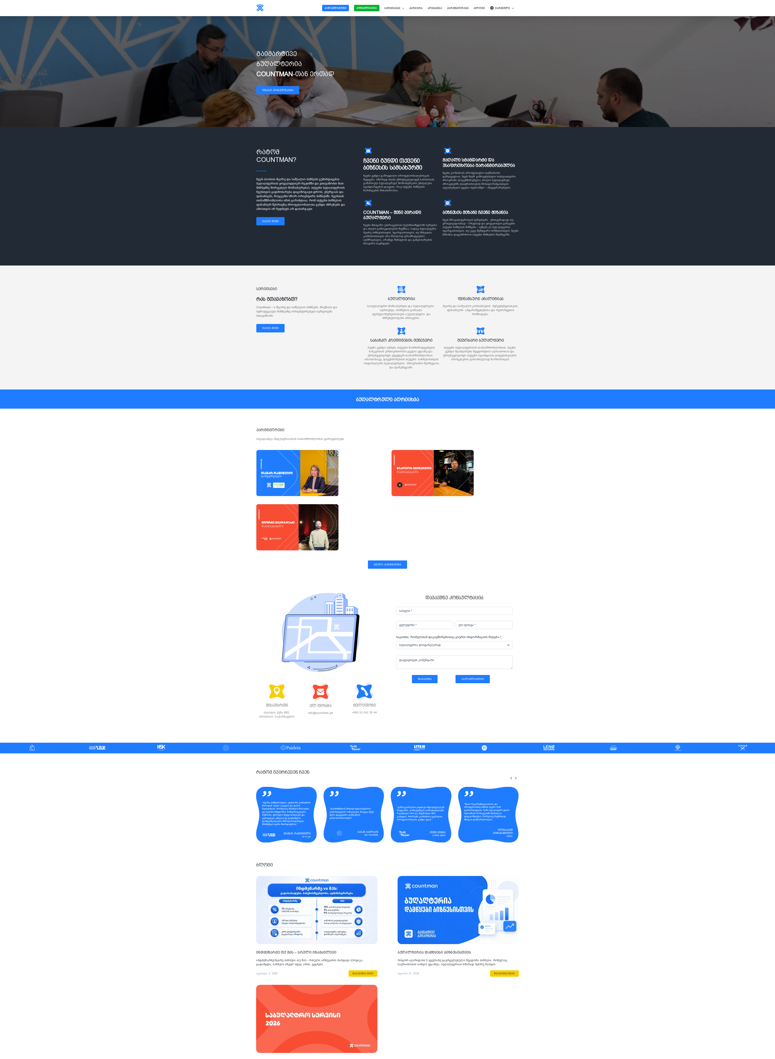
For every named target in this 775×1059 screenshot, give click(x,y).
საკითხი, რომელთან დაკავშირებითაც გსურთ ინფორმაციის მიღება (448, 637)
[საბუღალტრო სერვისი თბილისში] (316, 987)
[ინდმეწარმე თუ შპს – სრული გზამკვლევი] (316, 878)
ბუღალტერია (401, 298)
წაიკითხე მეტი (363, 973)
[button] (511, 778)
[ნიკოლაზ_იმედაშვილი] (433, 451)
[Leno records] (297, 506)
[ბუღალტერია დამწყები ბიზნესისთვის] (458, 878)
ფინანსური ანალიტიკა (481, 298)
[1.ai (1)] (297, 451)
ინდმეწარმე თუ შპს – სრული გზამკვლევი (296, 952)
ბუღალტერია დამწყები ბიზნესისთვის (434, 952)
